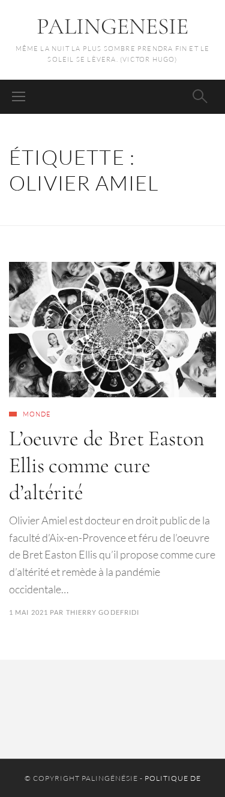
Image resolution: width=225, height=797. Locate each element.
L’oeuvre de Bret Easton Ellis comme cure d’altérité (107, 465)
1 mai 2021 (28, 612)
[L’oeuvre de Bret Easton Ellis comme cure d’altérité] (112, 329)
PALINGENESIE (112, 26)
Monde (37, 414)
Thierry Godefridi (103, 612)
